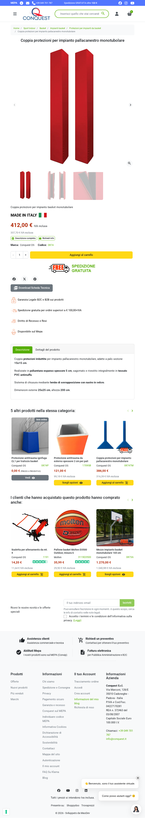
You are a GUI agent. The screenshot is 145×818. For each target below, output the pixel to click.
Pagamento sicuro (53, 699)
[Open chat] (136, 809)
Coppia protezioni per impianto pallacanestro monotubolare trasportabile (113, 461)
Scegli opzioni (72, 483)
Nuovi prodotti (19, 687)
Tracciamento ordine (86, 681)
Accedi (78, 687)
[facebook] (120, 2)
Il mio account (50, 766)
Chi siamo (48, 681)
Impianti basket (57, 28)
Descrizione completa (23, 238)
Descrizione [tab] (23, 349)
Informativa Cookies (54, 726)
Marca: (15, 245)
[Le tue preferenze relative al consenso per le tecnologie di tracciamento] (6, 811)
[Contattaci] (27, 2)
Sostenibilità (49, 742)
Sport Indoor (29, 28)
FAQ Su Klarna (50, 772)
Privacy (46, 693)
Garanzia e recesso (53, 705)
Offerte (15, 681)
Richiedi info (46, 238)
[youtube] (132, 2)
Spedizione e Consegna (56, 687)
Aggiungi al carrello (81, 255)
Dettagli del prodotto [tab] (48, 349)
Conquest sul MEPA (54, 711)
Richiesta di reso (84, 707)
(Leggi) (77, 620)
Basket (43, 28)
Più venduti (17, 693)
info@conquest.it (116, 739)
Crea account (82, 693)
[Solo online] (30, 435)
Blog (45, 777)
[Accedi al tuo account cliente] (116, 13)
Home (16, 28)
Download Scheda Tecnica (32, 288)
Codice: (42, 245)
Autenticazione (51, 760)
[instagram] (126, 2)
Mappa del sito (51, 754)
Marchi (15, 699)
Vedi (30, 478)
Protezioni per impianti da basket (85, 28)
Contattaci (48, 748)
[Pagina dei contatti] (21, 2)
